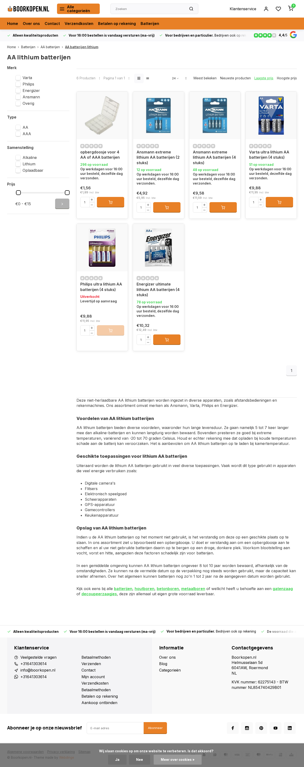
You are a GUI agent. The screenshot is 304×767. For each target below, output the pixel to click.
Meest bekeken (205, 78)
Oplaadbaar (33, 170)
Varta (27, 77)
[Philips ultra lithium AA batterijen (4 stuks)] (102, 247)
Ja (117, 760)
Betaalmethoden (96, 657)
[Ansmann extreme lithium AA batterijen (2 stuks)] (158, 115)
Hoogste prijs (287, 78)
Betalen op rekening (117, 23)
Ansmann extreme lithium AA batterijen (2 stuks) (158, 157)
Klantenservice (243, 8)
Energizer (31, 90)
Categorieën (170, 670)
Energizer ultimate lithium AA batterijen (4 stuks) (158, 289)
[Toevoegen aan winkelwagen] (110, 202)
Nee (139, 760)
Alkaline (30, 157)
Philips (28, 84)
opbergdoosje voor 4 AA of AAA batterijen (100, 155)
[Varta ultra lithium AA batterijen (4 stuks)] (271, 115)
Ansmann (31, 97)
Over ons (31, 23)
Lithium (29, 164)
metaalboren (193, 588)
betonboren (168, 588)
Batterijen (150, 23)
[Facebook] (233, 728)
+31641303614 (33, 663)
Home (12, 23)
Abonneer (155, 728)
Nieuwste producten (235, 78)
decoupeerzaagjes (99, 593)
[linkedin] (290, 728)
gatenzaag (283, 588)
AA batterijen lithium (81, 47)
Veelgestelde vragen (38, 657)
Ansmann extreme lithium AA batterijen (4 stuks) (214, 157)
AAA (27, 133)
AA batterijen (50, 47)
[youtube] (275, 728)
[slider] (18, 192)
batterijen (123, 588)
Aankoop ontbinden (99, 702)
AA (25, 127)
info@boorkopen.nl (37, 670)
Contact (52, 23)
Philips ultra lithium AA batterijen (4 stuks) (101, 287)
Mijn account (93, 676)
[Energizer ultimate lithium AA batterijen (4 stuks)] (158, 247)
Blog (163, 663)
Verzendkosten (79, 23)
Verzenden (91, 663)
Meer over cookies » (178, 760)
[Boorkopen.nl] (28, 9)
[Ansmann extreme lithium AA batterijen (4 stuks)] (214, 115)
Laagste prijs (263, 78)
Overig (28, 103)
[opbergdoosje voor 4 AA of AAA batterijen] (102, 115)
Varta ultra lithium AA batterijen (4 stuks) (269, 155)
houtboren (144, 588)
